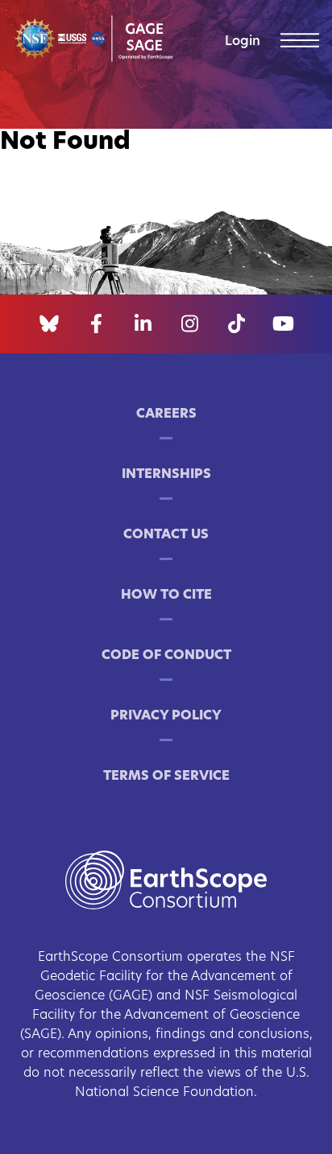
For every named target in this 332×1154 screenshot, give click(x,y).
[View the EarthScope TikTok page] (236, 324)
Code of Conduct (166, 655)
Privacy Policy (166, 716)
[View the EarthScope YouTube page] (283, 324)
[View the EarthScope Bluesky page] (49, 324)
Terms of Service (166, 776)
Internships (166, 474)
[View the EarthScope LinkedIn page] (143, 324)
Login (242, 41)
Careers (166, 414)
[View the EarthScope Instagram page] (189, 324)
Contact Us (166, 535)
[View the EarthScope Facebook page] (96, 324)
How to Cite (166, 595)
